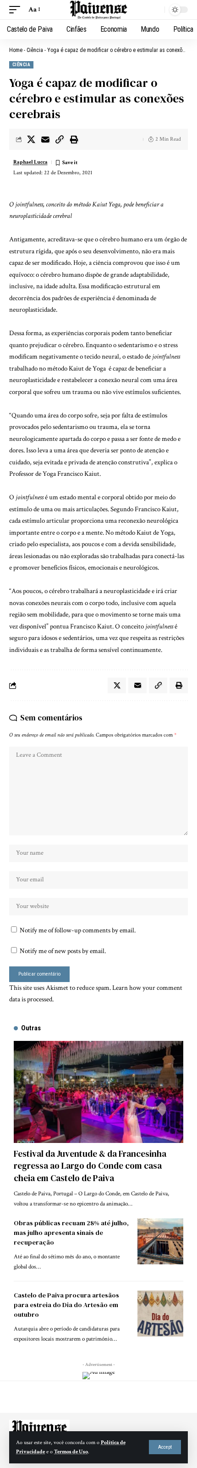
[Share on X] (31, 139)
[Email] (45, 139)
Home (15, 50)
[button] (165, 1447)
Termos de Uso (71, 1451)
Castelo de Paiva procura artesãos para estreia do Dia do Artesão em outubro (66, 1305)
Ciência (35, 50)
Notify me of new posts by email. (63, 951)
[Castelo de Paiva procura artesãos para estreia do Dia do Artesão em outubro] (160, 1314)
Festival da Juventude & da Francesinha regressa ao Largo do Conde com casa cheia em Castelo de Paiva (90, 1166)
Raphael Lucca (30, 162)
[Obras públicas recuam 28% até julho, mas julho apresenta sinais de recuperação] (160, 1241)
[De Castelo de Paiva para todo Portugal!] (98, 9)
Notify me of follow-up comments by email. (78, 930)
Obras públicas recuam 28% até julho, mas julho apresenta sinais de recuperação (71, 1232)
